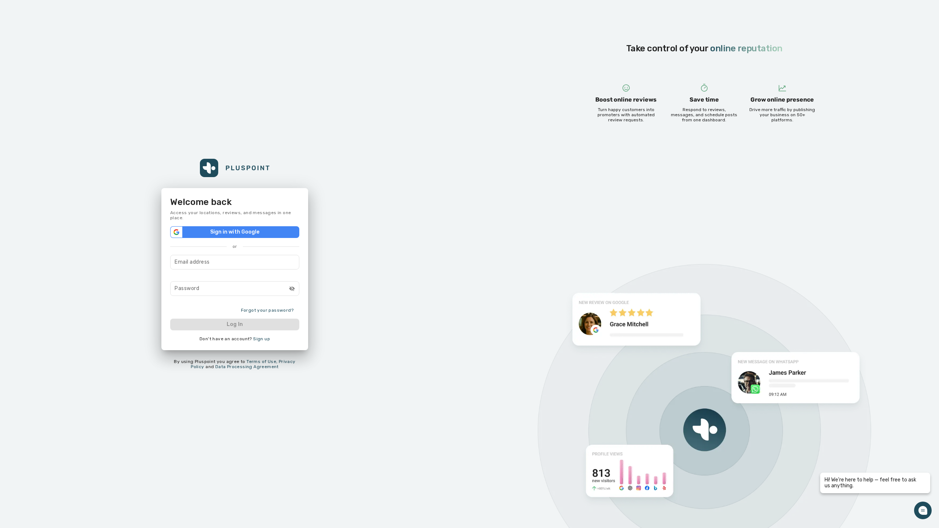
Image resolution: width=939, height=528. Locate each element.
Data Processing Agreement (247, 366)
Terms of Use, (261, 361)
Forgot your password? (267, 310)
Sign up (261, 338)
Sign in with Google (235, 232)
